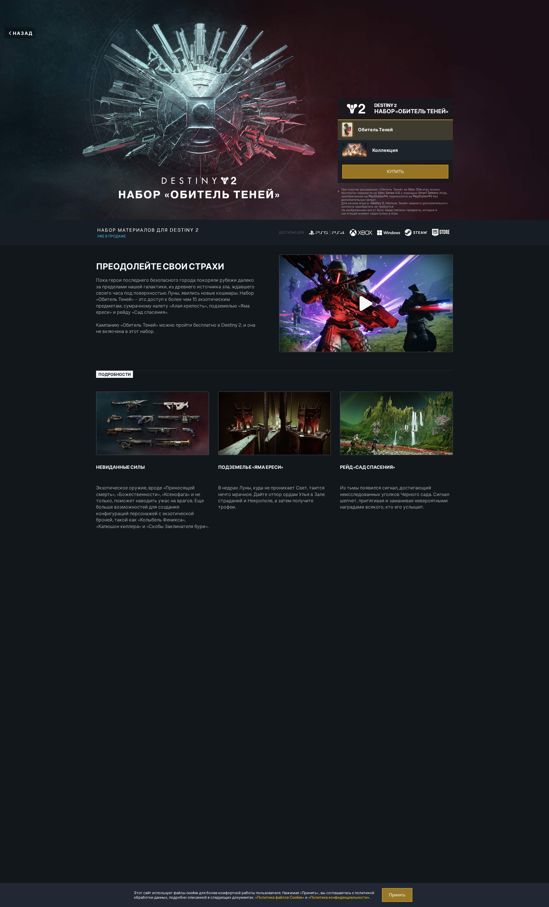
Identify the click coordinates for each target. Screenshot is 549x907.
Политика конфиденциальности (338, 897)
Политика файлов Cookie (279, 897)
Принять (397, 895)
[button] (395, 129)
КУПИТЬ (395, 171)
